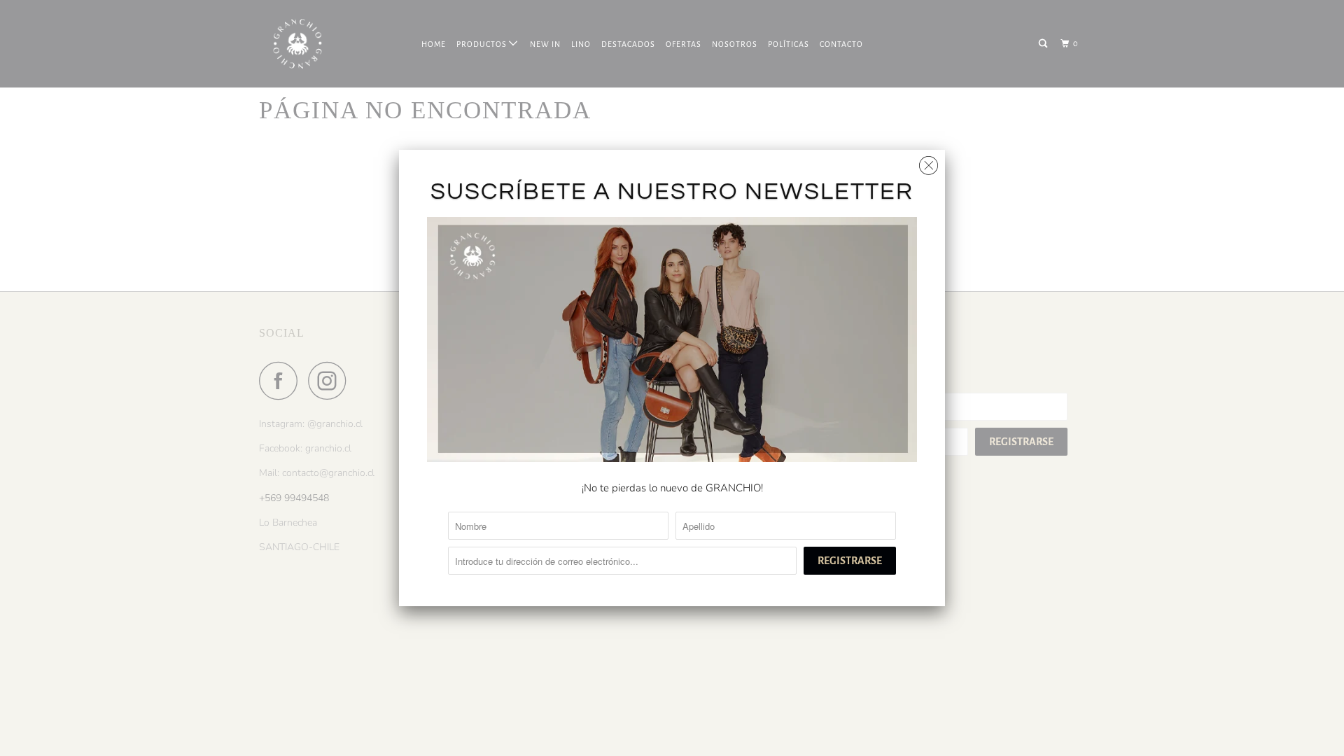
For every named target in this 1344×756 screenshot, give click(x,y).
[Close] (928, 162)
